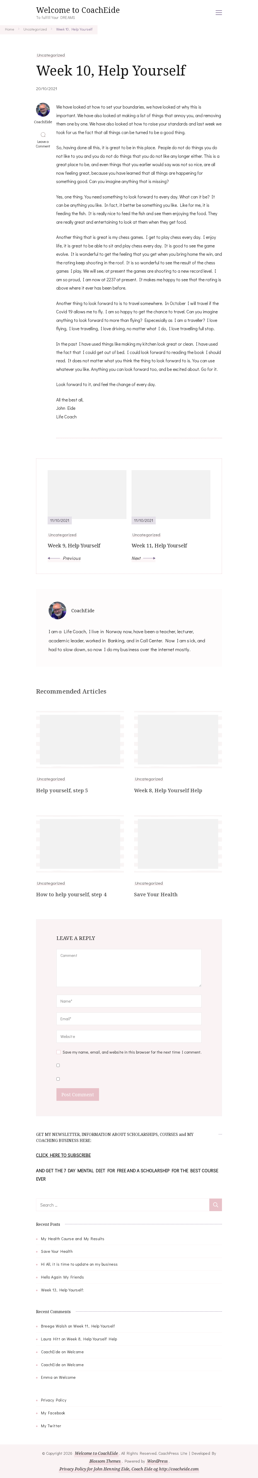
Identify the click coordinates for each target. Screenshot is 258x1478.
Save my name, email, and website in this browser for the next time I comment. (132, 1052)
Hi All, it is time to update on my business (79, 1264)
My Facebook (53, 1412)
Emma (46, 1377)
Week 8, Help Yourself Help (168, 790)
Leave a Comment (44, 143)
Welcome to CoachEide (78, 10)
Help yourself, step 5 (62, 790)
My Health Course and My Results (73, 1238)
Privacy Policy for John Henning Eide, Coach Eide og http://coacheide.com (129, 1469)
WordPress (157, 1461)
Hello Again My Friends (62, 1277)
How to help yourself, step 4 (71, 894)
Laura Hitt (50, 1338)
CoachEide (50, 1351)
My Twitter (51, 1425)
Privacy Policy (53, 1400)
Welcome (75, 1351)
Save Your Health (156, 894)
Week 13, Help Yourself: (62, 1289)
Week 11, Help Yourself (94, 1326)
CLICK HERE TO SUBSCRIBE (63, 1155)
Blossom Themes (104, 1461)
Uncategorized (51, 55)
